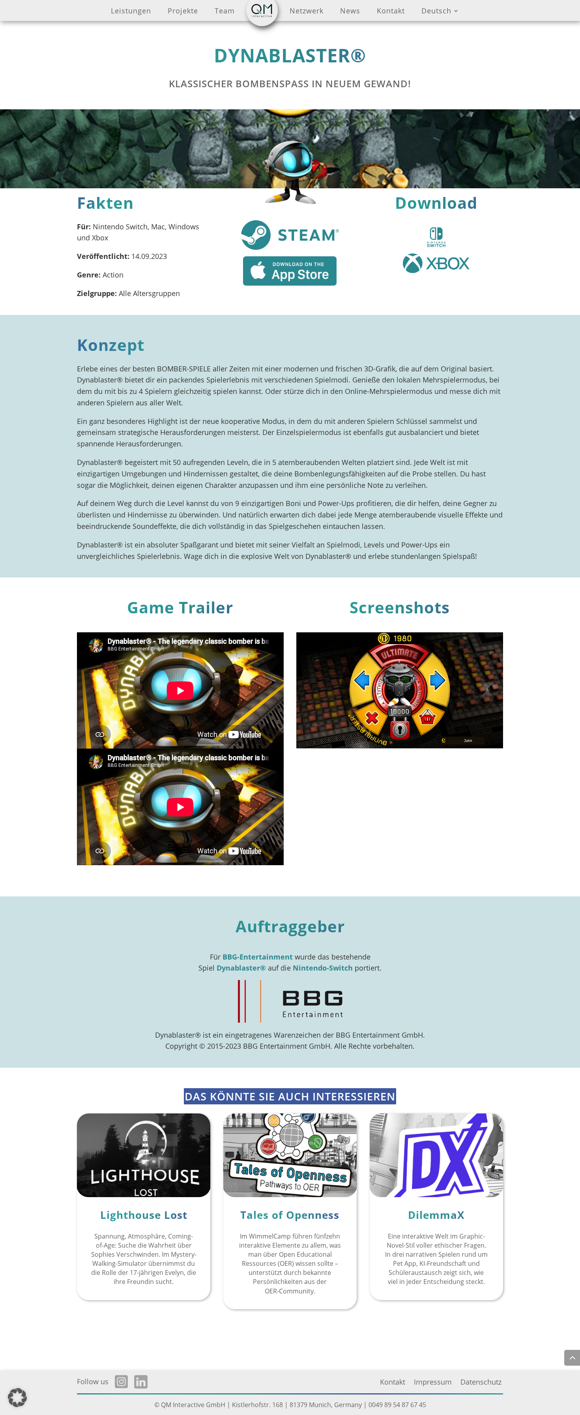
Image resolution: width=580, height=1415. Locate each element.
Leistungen (131, 12)
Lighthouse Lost (143, 1215)
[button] (17, 1397)
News (350, 12)
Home (262, 12)
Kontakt (391, 12)
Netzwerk (307, 12)
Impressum (433, 1383)
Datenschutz (480, 1383)
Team (225, 12)
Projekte (183, 12)
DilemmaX (436, 1215)
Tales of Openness (289, 1215)
